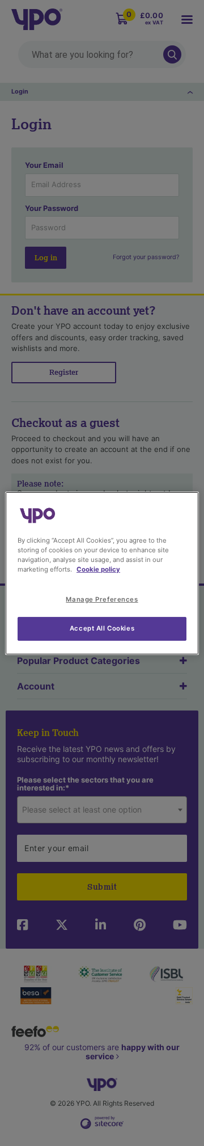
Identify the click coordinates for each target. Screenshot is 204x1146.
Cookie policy (98, 569)
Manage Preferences (102, 599)
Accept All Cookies (102, 628)
